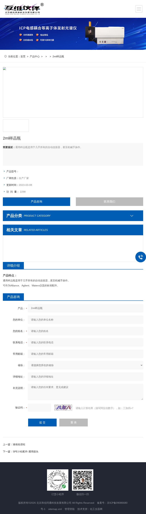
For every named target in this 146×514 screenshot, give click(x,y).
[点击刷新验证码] (63, 408)
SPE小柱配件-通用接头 (25, 451)
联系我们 (109, 201)
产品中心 (35, 56)
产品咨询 (36, 201)
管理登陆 (70, 509)
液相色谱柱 (19, 444)
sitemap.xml (55, 509)
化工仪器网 (96, 509)
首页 (22, 56)
